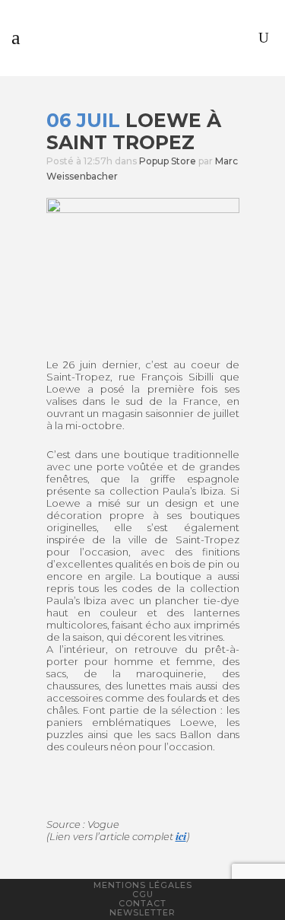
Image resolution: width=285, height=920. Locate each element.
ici (181, 835)
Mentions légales (142, 885)
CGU (143, 894)
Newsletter (142, 912)
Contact (142, 903)
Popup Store (167, 161)
